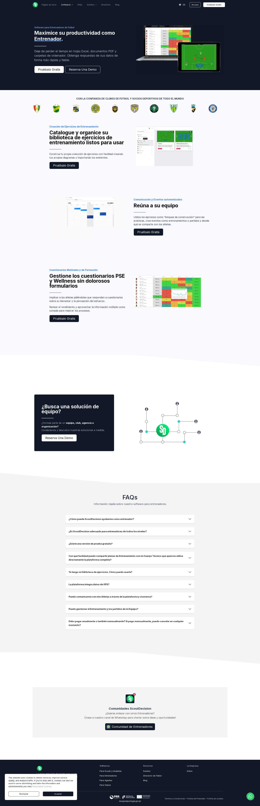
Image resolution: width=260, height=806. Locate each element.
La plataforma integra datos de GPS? (89, 584)
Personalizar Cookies (41, 786)
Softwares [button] (66, 5)
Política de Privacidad (196, 799)
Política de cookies (215, 799)
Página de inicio (49, 5)
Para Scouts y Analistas (111, 771)
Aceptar (58, 794)
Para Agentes (106, 780)
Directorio (105, 5)
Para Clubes (105, 785)
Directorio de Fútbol (152, 776)
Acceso (195, 5)
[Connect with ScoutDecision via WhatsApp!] (250, 796)
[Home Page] (35, 4)
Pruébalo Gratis (214, 5)
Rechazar (23, 794)
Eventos (146, 771)
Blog (117, 5)
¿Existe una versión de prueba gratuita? (91, 543)
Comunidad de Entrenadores (132, 727)
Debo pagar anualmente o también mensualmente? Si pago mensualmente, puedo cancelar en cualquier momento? (126, 623)
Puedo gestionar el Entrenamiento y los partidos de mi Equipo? (103, 609)
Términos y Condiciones (175, 799)
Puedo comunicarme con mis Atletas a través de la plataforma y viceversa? (110, 596)
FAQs (79, 5)
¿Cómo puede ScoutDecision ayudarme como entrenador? (101, 519)
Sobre (189, 771)
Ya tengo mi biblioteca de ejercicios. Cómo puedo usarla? (100, 572)
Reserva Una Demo (83, 69)
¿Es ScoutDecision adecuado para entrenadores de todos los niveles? (108, 531)
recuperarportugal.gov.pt (130, 801)
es (183, 5)
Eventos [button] (91, 5)
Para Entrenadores (108, 776)
